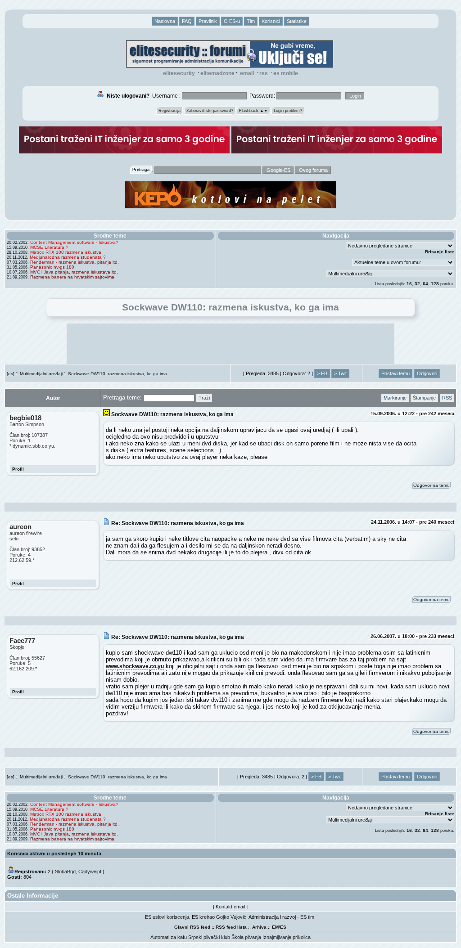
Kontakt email (230, 906)
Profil (18, 469)
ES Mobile (285, 73)
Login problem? (288, 110)
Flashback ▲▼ (253, 110)
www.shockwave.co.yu (135, 666)
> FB (322, 373)
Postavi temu (395, 373)
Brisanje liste (439, 251)
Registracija (169, 110)
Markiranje (395, 397)
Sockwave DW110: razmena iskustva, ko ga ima (117, 373)
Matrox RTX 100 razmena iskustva (65, 252)
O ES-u (232, 21)
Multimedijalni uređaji (41, 373)
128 (435, 283)
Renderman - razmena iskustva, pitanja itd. (74, 262)
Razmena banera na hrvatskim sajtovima (72, 276)
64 (425, 283)
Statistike (297, 21)
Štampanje (424, 397)
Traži (204, 397)
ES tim (307, 917)
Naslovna (164, 21)
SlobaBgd (65, 871)
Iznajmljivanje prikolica (286, 937)
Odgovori (427, 373)
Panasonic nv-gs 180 (52, 267)
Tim (251, 21)
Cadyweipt (89, 871)
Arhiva (259, 927)
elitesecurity (179, 73)
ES (283, 927)
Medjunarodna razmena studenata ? (68, 257)
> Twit (340, 373)
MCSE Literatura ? (49, 247)
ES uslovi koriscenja (167, 917)
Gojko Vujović (231, 917)
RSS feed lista (231, 927)
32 (417, 283)
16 (409, 283)
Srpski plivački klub (209, 937)
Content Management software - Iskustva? (74, 242)
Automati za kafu (168, 937)
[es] (10, 373)
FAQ (187, 21)
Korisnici (271, 21)
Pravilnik (208, 21)
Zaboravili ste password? (209, 110)
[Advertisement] (230, 343)
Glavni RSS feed (192, 927)
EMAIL (247, 73)
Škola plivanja (246, 937)
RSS (263, 73)
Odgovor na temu (431, 485)
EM (275, 927)
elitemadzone (217, 73)
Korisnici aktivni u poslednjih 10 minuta (54, 853)
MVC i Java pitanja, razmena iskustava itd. (74, 272)
